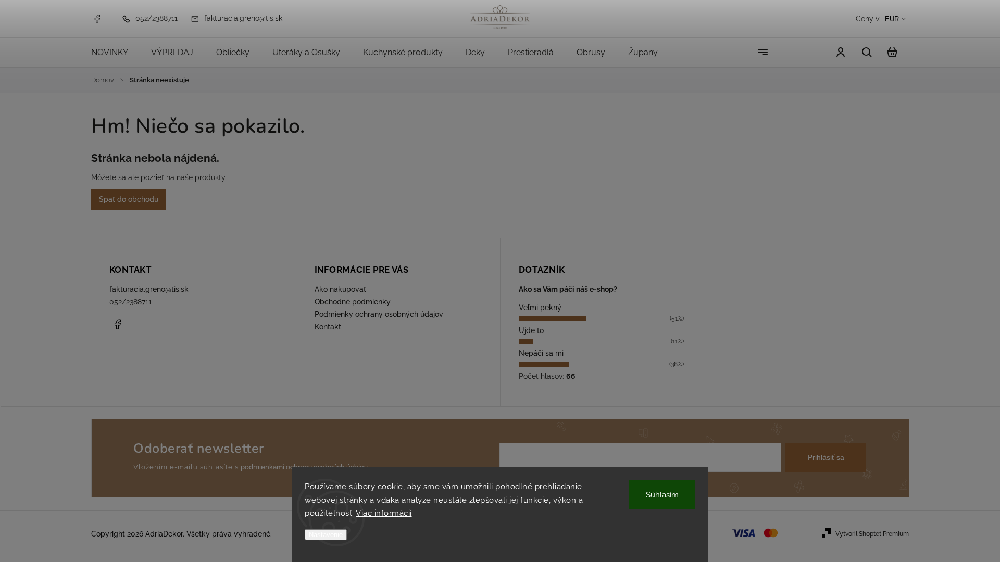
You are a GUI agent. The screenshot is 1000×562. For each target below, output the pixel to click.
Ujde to (531, 330)
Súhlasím (662, 495)
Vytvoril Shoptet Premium (872, 534)
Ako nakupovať (340, 289)
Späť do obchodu (128, 199)
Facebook (97, 18)
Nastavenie (326, 535)
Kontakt (328, 327)
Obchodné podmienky (353, 302)
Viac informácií (384, 513)
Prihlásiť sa (826, 457)
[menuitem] (115, 52)
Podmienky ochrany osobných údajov (379, 314)
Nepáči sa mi (541, 353)
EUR (892, 19)
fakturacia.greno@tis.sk (149, 289)
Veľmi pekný (540, 307)
